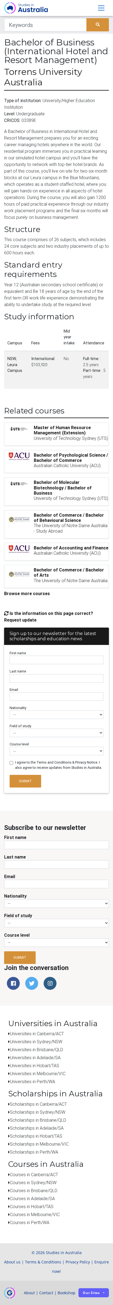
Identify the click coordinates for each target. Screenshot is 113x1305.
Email (14, 689)
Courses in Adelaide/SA (32, 1198)
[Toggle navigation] (101, 8)
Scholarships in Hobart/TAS (36, 1136)
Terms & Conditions (43, 1262)
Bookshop (66, 1292)
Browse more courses (27, 593)
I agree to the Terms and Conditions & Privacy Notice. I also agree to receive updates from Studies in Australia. (58, 765)
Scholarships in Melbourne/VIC (39, 1144)
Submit (25, 781)
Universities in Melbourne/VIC (38, 1073)
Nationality (18, 707)
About (29, 1292)
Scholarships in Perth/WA (34, 1152)
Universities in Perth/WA (32, 1081)
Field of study (20, 726)
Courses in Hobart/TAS (31, 1206)
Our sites (91, 1292)
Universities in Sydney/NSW (36, 1041)
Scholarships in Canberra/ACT (38, 1104)
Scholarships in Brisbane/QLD (38, 1120)
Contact (46, 1292)
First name (18, 653)
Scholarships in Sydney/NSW (37, 1112)
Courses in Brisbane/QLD (33, 1190)
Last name (18, 671)
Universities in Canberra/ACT (37, 1033)
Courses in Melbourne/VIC (35, 1214)
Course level (19, 744)
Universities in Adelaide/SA (35, 1057)
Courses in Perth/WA (29, 1222)
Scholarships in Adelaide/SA (37, 1128)
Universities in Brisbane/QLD (36, 1049)
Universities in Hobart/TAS (34, 1065)
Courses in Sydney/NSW (33, 1182)
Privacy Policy (78, 1262)
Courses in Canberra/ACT (34, 1174)
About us (12, 1262)
